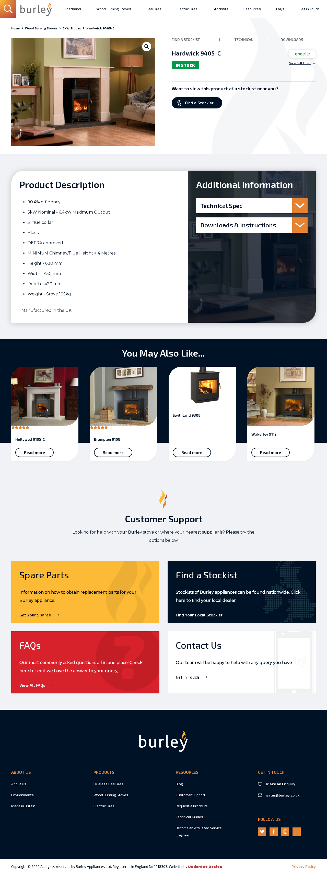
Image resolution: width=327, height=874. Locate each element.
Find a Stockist (186, 39)
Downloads (292, 39)
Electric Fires (104, 806)
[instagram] (285, 831)
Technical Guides (189, 817)
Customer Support (190, 795)
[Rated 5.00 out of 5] (44, 399)
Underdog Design (205, 866)
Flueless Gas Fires (108, 784)
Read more (34, 452)
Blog (179, 784)
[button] (146, 46)
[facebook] (274, 831)
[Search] (8, 9)
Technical (244, 39)
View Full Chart (300, 63)
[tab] (252, 205)
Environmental (23, 795)
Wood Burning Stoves (41, 28)
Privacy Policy (303, 866)
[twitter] (262, 831)
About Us (18, 784)
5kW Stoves (72, 28)
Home (15, 28)
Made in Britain (23, 806)
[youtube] (297, 831)
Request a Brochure (192, 806)
